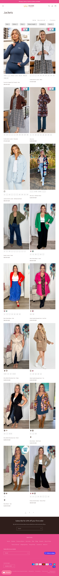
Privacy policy (38, 571)
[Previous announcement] (2, 1)
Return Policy (48, 541)
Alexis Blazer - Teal (8, 503)
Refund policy (31, 571)
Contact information (51, 572)
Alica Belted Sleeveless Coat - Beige (11, 378)
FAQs (33, 541)
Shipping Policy (24, 544)
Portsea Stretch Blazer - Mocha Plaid (37, 500)
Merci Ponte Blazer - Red (9, 318)
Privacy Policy (32, 544)
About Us (45, 544)
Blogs (36, 541)
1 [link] (25, 512)
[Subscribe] (40, 528)
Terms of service (45, 571)
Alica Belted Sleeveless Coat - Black (11, 437)
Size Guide (28, 541)
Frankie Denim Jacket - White (36, 79)
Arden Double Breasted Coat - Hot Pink (38, 318)
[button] (3, 6)
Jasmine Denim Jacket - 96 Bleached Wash (13, 198)
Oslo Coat (32, 139)
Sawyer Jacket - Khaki (8, 255)
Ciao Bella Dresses (16, 571)
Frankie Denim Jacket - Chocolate (11, 139)
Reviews (13, 541)
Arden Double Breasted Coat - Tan (37, 378)
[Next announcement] (56, 1)
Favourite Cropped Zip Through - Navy (12, 82)
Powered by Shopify (23, 571)
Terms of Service (15, 544)
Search (8, 541)
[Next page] (33, 512)
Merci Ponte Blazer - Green (35, 258)
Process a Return (20, 541)
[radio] (5, 75)
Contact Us (39, 544)
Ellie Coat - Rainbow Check (35, 195)
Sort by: (34, 20)
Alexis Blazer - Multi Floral (35, 441)
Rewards (41, 541)
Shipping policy (52, 571)
